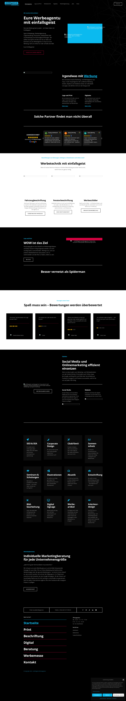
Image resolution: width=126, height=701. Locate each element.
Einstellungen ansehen (118, 695)
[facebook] (83, 610)
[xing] (96, 610)
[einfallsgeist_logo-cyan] (12, 2)
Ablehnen (107, 695)
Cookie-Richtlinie (103, 698)
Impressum (114, 698)
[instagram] (86, 610)
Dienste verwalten (96, 691)
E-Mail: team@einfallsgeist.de (36, 610)
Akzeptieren (97, 695)
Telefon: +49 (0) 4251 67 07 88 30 (63, 610)
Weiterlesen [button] (47, 144)
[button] (123, 679)
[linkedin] (92, 610)
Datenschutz (109, 698)
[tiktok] (89, 610)
